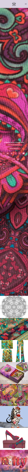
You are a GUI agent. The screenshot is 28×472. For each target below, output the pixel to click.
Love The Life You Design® (14, 144)
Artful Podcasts (14, 148)
